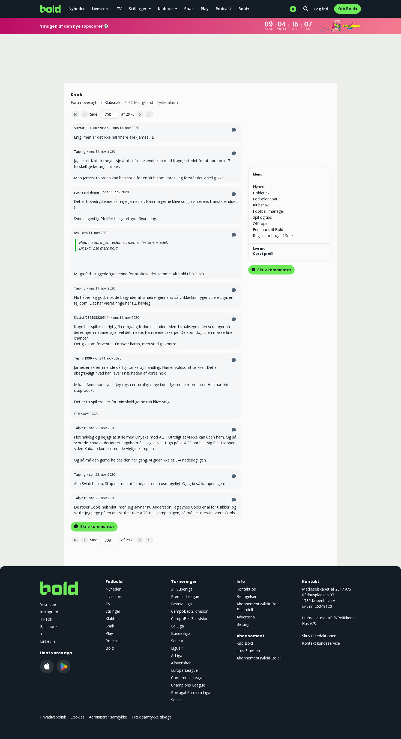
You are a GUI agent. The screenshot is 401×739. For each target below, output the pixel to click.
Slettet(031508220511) (92, 128)
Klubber (112, 618)
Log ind (321, 8)
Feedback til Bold (268, 229)
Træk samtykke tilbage (151, 717)
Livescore (101, 8)
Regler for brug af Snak (273, 235)
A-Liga (176, 655)
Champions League (188, 685)
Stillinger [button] (138, 8)
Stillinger (113, 611)
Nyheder (76, 8)
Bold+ (244, 8)
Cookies (77, 717)
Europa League (184, 670)
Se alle (176, 699)
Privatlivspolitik (53, 717)
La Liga (177, 626)
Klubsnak (112, 102)
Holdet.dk (261, 192)
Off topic (260, 223)
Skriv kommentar (96, 526)
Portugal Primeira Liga (190, 692)
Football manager (268, 211)
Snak (189, 8)
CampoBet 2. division (189, 611)
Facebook (49, 626)
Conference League (188, 677)
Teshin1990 (83, 358)
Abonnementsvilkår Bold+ (259, 658)
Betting (243, 624)
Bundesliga (180, 633)
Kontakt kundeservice (321, 643)
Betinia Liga (181, 603)
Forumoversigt (84, 102)
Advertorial (246, 617)
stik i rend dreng (86, 192)
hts (76, 233)
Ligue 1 (177, 648)
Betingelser (246, 596)
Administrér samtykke (108, 717)
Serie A (177, 640)
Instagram (49, 611)
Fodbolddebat (265, 198)
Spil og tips (262, 217)
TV (119, 8)
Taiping (80, 151)
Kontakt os (246, 589)
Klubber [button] (166, 8)
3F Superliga (182, 589)
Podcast (223, 8)
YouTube (48, 604)
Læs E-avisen (248, 650)
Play (205, 8)
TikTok (46, 619)
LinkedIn (47, 641)
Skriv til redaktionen (319, 635)
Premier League (185, 596)
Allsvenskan (181, 662)
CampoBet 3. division (189, 618)
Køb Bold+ (347, 8)
